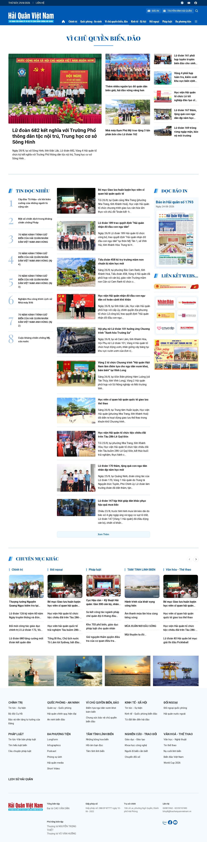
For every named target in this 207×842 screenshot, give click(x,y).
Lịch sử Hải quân (20, 779)
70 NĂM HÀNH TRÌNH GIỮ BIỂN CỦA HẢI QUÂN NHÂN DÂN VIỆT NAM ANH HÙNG (33, 238)
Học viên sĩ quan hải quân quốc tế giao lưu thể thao (123, 401)
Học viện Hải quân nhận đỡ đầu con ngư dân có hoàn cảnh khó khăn (121, 297)
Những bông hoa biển (97, 739)
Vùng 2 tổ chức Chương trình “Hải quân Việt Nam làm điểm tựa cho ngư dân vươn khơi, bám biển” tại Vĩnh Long (124, 366)
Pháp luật (167, 21)
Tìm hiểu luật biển (17, 745)
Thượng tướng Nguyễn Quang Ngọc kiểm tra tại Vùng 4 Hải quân (23, 604)
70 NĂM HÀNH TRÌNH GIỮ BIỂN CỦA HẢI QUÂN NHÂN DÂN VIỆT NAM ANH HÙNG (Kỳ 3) (35, 281)
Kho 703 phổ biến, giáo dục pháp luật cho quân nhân (102, 626)
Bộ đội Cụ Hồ (15, 713)
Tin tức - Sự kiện (17, 707)
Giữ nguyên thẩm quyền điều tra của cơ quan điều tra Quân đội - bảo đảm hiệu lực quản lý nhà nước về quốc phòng (103, 639)
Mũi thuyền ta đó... (135, 634)
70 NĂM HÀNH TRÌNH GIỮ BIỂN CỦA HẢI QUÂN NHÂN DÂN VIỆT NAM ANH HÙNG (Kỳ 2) (35, 320)
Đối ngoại (154, 21)
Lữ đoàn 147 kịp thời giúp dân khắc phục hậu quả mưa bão (122, 502)
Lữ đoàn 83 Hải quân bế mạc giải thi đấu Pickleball (180, 640)
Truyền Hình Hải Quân (179, 11)
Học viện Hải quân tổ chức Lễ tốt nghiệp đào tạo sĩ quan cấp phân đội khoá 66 (185, 96)
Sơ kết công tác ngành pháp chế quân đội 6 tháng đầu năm (102, 614)
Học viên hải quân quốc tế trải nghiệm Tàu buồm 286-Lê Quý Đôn (65, 628)
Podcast (51, 751)
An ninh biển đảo (56, 719)
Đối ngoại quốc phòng (175, 707)
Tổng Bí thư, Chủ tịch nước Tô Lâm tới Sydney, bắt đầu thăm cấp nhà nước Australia (64, 640)
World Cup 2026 (172, 762)
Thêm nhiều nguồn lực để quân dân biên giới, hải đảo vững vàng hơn (126, 88)
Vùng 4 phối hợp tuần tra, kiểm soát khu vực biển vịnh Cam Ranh (185, 77)
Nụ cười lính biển (172, 751)
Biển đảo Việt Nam (174, 756)
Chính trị (73, 21)
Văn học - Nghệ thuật (175, 739)
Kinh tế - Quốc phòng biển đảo (141, 713)
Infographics (54, 745)
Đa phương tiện (183, 21)
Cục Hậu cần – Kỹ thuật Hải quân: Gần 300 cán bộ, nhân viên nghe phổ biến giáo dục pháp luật (103, 602)
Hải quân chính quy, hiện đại (61, 713)
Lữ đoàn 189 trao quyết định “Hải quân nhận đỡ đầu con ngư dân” (121, 224)
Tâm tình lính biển (100, 734)
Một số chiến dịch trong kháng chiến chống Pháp (35, 220)
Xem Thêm (103, 534)
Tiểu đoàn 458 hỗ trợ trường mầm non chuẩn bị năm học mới (121, 261)
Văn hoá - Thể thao (178, 734)
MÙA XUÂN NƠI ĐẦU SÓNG (140, 626)
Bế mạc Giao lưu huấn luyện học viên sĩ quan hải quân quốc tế (121, 191)
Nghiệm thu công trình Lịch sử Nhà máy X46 (35, 301)
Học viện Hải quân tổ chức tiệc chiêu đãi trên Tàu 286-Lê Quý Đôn (122, 434)
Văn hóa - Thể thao (178, 569)
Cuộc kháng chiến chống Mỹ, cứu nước (34, 339)
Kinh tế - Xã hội (138, 21)
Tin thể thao (170, 745)
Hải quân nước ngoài (174, 713)
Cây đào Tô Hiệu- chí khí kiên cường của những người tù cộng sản (34, 203)
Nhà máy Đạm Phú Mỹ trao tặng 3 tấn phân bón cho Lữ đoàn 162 (127, 132)
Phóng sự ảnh (54, 756)
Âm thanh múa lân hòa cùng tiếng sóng (141, 615)
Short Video (53, 768)
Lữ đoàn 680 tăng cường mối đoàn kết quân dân (26, 640)
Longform (52, 739)
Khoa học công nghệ (136, 745)
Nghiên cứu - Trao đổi (141, 734)
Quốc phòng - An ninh (91, 21)
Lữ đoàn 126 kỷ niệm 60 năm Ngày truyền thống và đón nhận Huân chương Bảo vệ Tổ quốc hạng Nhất (26, 615)
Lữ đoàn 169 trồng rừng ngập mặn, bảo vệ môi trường (186, 131)
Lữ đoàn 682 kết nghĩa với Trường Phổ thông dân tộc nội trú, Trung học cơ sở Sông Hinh (54, 136)
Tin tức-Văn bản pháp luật (22, 739)
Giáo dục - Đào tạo (135, 739)
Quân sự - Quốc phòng (59, 707)
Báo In (155, 11)
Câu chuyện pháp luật (19, 751)
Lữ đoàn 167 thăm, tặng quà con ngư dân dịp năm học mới (185, 114)
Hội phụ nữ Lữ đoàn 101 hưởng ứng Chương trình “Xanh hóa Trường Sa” (124, 330)
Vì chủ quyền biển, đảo (116, 21)
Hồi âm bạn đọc (94, 745)
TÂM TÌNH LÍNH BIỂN (141, 569)
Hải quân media (55, 762)
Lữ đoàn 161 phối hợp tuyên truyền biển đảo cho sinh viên (184, 59)
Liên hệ (40, 2)
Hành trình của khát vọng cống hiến (140, 603)
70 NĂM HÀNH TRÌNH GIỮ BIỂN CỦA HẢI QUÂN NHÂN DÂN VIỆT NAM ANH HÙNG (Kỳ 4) (35, 259)
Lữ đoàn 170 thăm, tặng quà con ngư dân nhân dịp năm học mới (122, 467)
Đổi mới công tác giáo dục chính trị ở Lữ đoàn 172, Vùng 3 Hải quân (26, 628)
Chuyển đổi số (132, 756)
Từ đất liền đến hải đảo (137, 719)
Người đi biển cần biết (136, 751)
